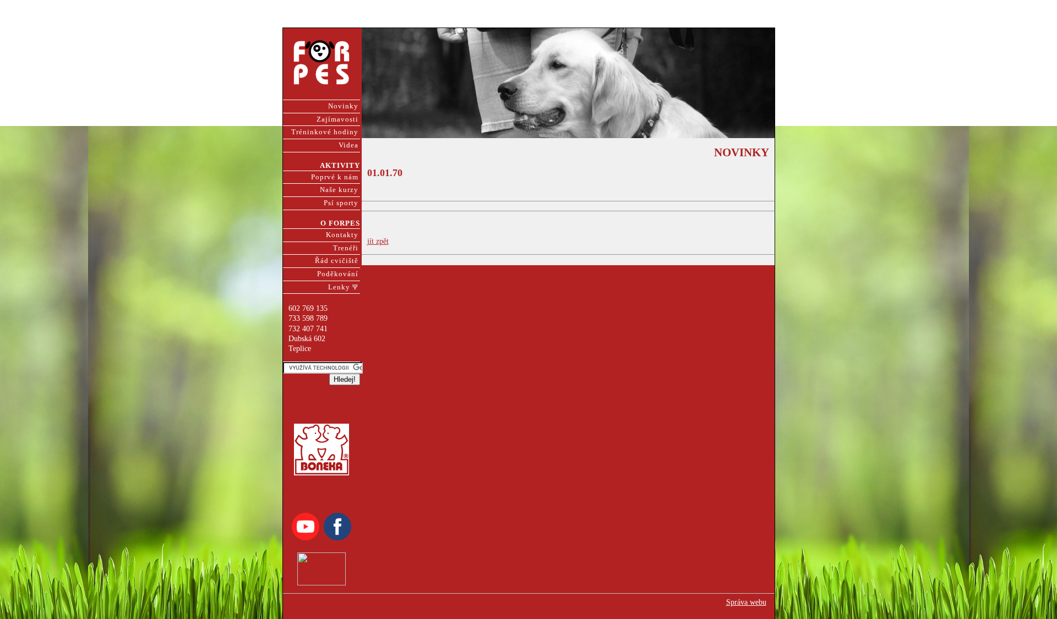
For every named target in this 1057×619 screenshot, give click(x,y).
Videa (348, 145)
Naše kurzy (339, 190)
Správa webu (746, 602)
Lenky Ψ (343, 287)
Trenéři (345, 248)
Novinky (343, 106)
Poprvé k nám (334, 177)
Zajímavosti (337, 119)
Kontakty (342, 235)
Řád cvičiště (336, 261)
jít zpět (378, 241)
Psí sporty (341, 203)
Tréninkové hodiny (324, 132)
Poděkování (337, 274)
